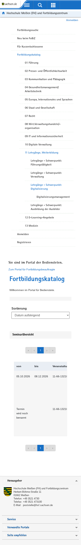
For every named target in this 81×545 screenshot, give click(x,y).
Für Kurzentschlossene (30, 46)
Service (11, 519)
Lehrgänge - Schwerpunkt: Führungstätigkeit (46, 162)
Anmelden (72, 20)
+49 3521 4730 (31, 498)
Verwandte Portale (18, 527)
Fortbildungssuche (27, 30)
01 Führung (31, 62)
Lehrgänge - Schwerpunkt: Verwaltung (46, 174)
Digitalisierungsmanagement (53, 196)
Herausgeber (14, 480)
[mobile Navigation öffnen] (27, 5)
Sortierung (19, 308)
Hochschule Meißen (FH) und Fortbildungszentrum (37, 13)
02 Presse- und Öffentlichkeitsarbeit (46, 71)
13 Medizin (31, 225)
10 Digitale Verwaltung (38, 144)
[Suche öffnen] (40, 5)
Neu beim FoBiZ (26, 38)
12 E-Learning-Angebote (39, 217)
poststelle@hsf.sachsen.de (38, 505)
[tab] (40, 481)
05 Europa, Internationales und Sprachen (49, 99)
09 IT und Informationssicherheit (44, 136)
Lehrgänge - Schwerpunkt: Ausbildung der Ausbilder (46, 207)
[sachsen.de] (10, 5)
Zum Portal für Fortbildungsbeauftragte (31, 269)
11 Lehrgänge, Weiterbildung (41, 152)
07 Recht (30, 116)
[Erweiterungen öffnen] (53, 5)
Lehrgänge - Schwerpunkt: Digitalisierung (46, 186)
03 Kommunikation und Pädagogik (45, 79)
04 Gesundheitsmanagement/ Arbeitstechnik (42, 89)
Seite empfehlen (17, 535)
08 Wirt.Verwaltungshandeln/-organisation (42, 126)
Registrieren (24, 242)
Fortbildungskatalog (28, 54)
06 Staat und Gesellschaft (40, 107)
